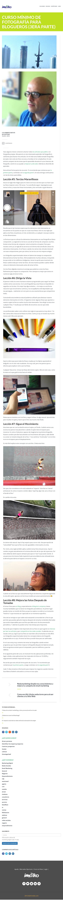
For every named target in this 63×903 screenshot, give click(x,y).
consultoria (5, 797)
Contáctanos (54, 6)
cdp (3, 779)
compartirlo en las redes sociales (30, 631)
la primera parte (18, 665)
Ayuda (16, 869)
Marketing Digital (7, 763)
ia (2, 807)
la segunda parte (28, 173)
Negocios (4, 773)
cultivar (4, 751)
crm (3, 786)
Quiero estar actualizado (10, 843)
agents (4, 784)
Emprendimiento (7, 776)
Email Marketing (7, 768)
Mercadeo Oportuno (26, 869)
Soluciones (42, 6)
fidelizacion (5, 812)
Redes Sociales (6, 766)
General (4, 771)
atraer (4, 792)
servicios (4, 799)
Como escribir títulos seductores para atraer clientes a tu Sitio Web (35, 695)
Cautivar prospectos (8, 746)
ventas (4, 810)
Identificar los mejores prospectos (12, 744)
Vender (4, 749)
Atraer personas (7, 741)
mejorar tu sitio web (31, 164)
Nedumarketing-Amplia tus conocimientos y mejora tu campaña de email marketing (35, 685)
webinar (4, 815)
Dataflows (5, 805)
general (4, 818)
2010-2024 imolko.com (31, 896)
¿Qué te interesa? (7, 760)
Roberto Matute (10, 132)
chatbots (4, 794)
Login (59, 6)
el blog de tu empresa (39, 606)
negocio (4, 823)
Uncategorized (6, 754)
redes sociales (6, 820)
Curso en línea (38, 869)
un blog (18, 606)
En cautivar (6, 134)
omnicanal (5, 781)
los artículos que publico (40, 152)
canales (4, 789)
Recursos (48, 6)
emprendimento (7, 825)
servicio (4, 802)
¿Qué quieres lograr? (9, 738)
